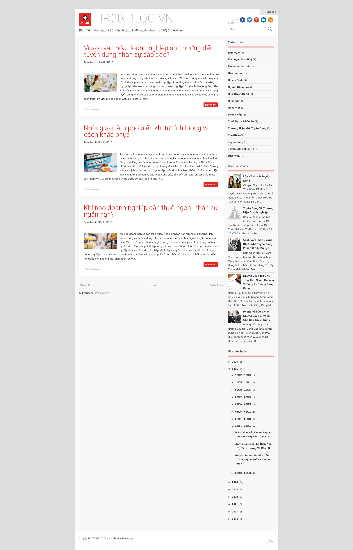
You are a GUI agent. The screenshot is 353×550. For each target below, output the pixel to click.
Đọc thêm (210, 104)
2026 (235, 361)
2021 (235, 504)
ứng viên (234, 155)
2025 (235, 369)
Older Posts (216, 285)
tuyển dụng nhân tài (241, 148)
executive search (239, 66)
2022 (235, 496)
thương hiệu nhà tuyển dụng (247, 128)
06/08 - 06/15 (243, 404)
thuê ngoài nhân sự (241, 121)
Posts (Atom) (102, 292)
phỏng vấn (235, 114)
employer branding (240, 59)
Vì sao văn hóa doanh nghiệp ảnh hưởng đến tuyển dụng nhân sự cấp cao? (149, 51)
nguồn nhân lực (238, 87)
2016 (235, 518)
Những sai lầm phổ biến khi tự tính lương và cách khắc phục (147, 131)
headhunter (235, 73)
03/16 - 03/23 (243, 472)
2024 (235, 482)
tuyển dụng (235, 142)
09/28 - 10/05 (243, 389)
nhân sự (233, 100)
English (271, 11)
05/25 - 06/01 (243, 411)
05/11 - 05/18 (243, 419)
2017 (235, 511)
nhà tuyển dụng (238, 93)
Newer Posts (87, 285)
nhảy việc (234, 107)
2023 (235, 489)
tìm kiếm (234, 135)
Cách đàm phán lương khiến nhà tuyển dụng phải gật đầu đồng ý (257, 244)
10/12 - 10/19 (243, 375)
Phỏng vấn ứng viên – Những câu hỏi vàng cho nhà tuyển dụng (257, 315)
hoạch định (235, 80)
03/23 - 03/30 (243, 426)
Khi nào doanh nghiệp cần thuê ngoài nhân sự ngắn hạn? (151, 211)
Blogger (130, 538)
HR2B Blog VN (134, 18)
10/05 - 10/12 (243, 382)
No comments (92, 109)
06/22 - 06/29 (243, 397)
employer (234, 52)
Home (152, 285)
